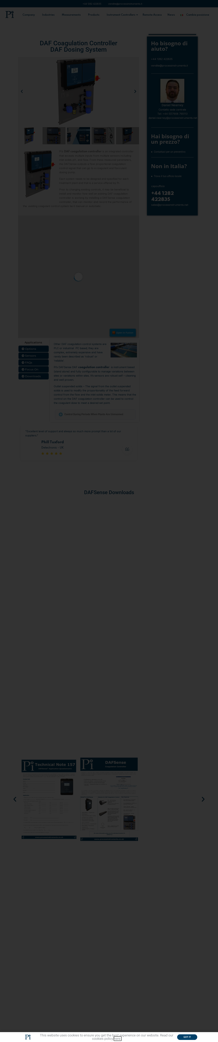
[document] (109, 521)
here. (117, 1039)
